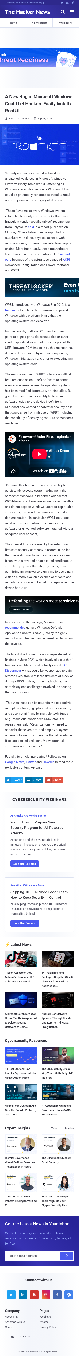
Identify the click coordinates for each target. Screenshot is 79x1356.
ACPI (66, 259)
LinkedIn (48, 762)
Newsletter (39, 22)
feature (10, 310)
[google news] (68, 1294)
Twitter (31, 762)
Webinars (65, 22)
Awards (44, 1321)
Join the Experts (24, 863)
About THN (11, 1316)
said (31, 227)
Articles (69, 1128)
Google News (14, 762)
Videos (55, 1128)
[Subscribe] (66, 1256)
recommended (15, 627)
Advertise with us (15, 1321)
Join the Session (24, 923)
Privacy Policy (48, 1327)
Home (13, 22)
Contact (9, 1327)
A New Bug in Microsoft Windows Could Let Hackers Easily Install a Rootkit (39, 103)
